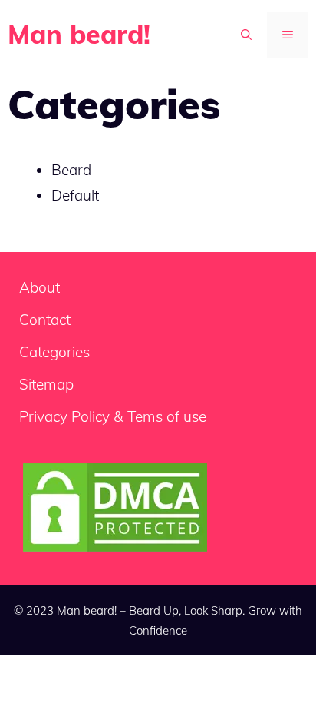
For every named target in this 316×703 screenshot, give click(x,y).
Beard (71, 170)
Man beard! (79, 34)
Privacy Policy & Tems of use (112, 416)
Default (75, 195)
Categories (54, 352)
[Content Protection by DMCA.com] (115, 550)
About (39, 287)
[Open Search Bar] (246, 35)
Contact (45, 319)
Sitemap (46, 384)
